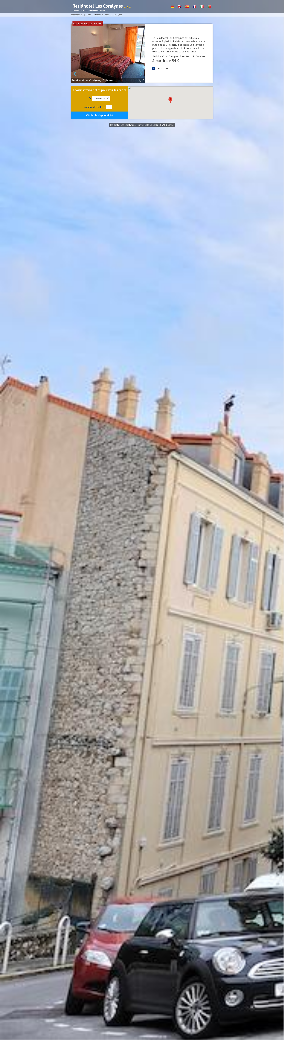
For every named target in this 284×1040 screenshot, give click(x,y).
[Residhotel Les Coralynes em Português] (209, 7)
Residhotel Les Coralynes (112, 15)
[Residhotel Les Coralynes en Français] (194, 7)
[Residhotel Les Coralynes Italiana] (202, 7)
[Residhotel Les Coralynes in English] (179, 7)
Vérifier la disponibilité (99, 115)
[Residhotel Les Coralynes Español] (187, 7)
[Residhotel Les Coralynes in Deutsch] (172, 7)
